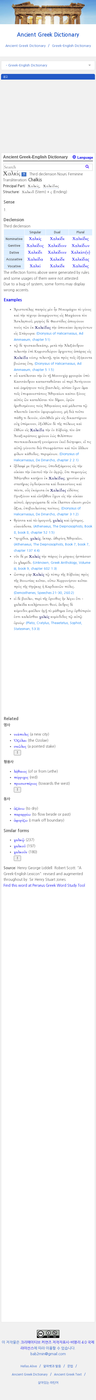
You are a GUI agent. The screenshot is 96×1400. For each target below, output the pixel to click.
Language (84, 157)
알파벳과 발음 (52, 1366)
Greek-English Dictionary (71, 45)
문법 (70, 1366)
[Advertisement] (48, 116)
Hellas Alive (28, 1366)
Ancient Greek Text (68, 1374)
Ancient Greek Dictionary (48, 34)
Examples (13, 300)
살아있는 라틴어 (48, 1382)
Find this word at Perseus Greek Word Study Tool (44, 885)
